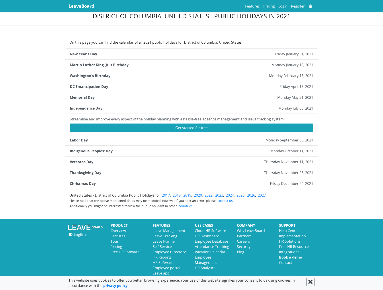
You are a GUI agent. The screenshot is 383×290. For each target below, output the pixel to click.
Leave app (161, 273)
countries (186, 206)
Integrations (289, 251)
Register (298, 6)
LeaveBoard (81, 6)
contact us (225, 201)
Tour (115, 241)
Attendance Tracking (212, 246)
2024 (230, 195)
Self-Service (162, 246)
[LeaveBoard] (86, 227)
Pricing (269, 6)
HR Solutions (290, 241)
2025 (240, 195)
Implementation (292, 236)
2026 (251, 195)
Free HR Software (125, 251)
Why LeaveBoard (251, 230)
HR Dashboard (207, 236)
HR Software (163, 262)
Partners (244, 236)
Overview (118, 230)
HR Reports (162, 257)
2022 (209, 195)
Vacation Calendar (210, 251)
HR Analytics (205, 267)
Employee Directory (169, 251)
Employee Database (211, 241)
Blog (240, 251)
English (79, 234)
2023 (219, 195)
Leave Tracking (165, 236)
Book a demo (290, 257)
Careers (243, 241)
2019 (187, 195)
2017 (166, 195)
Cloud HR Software (210, 230)
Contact (285, 262)
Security (243, 246)
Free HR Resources (295, 246)
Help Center (289, 230)
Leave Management (169, 230)
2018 (177, 195)
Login (282, 6)
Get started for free (191, 127)
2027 (262, 195)
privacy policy (115, 285)
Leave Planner (164, 241)
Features (252, 6)
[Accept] (310, 282)
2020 (198, 195)
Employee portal (166, 267)
